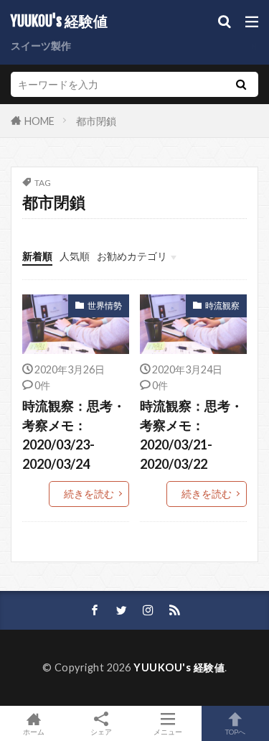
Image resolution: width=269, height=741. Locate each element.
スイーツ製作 (41, 45)
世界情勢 (105, 305)
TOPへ (235, 731)
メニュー (168, 731)
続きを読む (89, 494)
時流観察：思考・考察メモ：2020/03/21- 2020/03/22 (191, 435)
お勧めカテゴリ (132, 256)
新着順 (37, 256)
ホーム (33, 731)
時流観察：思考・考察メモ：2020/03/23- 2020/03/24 (74, 435)
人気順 (75, 256)
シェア (101, 731)
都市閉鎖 (96, 121)
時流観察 (222, 305)
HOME (39, 120)
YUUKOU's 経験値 (59, 21)
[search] (241, 84)
